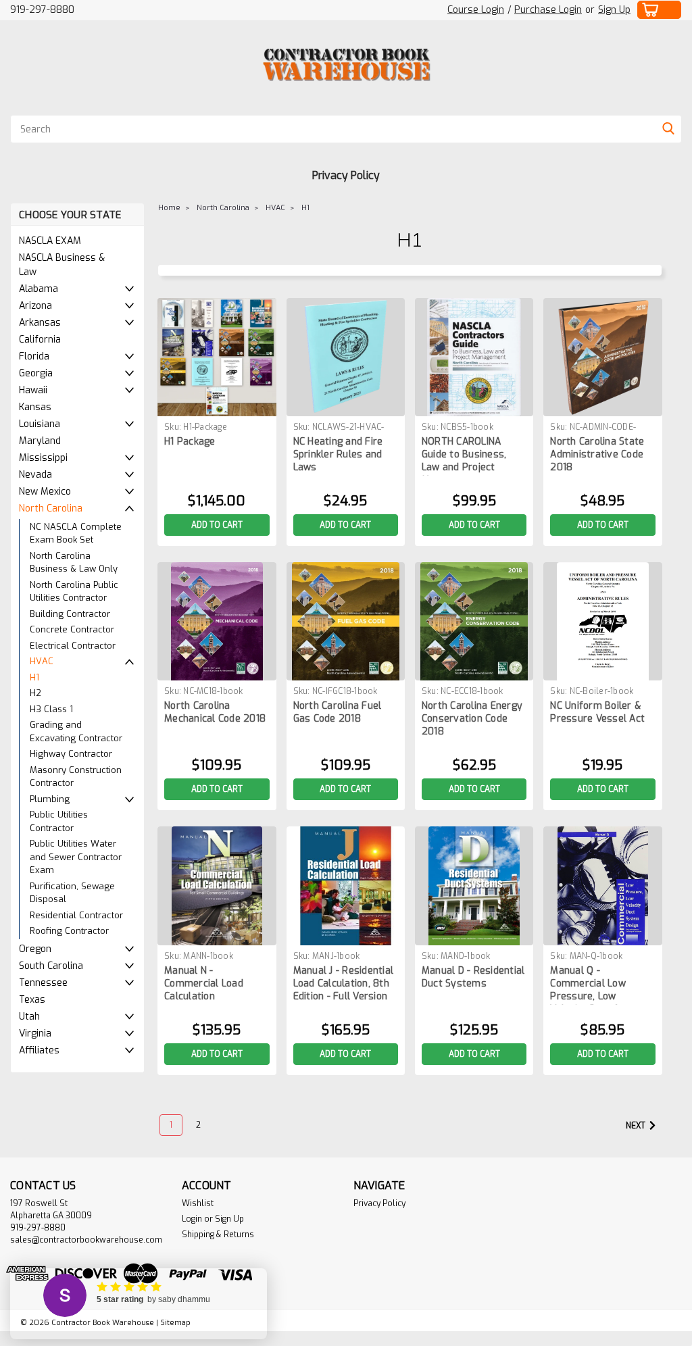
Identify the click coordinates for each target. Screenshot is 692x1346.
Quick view (217, 405)
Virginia (35, 1033)
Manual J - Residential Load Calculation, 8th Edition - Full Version (343, 983)
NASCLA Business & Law (62, 264)
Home (169, 208)
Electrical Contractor (73, 645)
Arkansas (40, 322)
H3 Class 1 (51, 709)
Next (636, 1125)
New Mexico (45, 491)
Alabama (38, 288)
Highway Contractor (71, 753)
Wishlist (198, 1203)
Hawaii (33, 390)
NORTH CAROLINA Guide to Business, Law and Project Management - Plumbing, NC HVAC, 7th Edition (466, 455)
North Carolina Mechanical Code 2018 (215, 712)
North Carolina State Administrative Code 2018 (597, 454)
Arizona (35, 305)
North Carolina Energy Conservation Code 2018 (472, 718)
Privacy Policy (346, 175)
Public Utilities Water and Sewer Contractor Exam (76, 857)
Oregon (35, 949)
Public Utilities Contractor (59, 821)
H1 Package (190, 441)
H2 (35, 693)
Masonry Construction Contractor (76, 776)
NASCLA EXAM (50, 240)
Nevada (35, 474)
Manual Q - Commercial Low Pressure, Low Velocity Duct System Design (599, 984)
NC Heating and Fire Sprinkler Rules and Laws (338, 454)
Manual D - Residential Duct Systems (473, 977)
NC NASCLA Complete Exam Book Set (76, 533)
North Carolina (50, 508)
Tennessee (43, 982)
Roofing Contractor (69, 931)
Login (192, 1219)
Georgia (36, 373)
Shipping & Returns (218, 1234)
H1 (34, 677)
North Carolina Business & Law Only (74, 562)
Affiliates (39, 1050)
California (40, 339)
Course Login (475, 9)
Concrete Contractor (72, 629)
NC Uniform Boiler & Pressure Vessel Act (597, 712)
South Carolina (51, 965)
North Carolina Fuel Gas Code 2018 (337, 712)
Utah (29, 1016)
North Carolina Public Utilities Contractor (74, 591)
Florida (34, 356)
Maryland (40, 440)
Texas (32, 999)
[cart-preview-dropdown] (659, 10)
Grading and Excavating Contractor (76, 731)
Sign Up (614, 9)
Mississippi (43, 457)
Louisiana (39, 424)
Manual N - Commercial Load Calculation (203, 983)
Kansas (35, 407)
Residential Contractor (76, 915)
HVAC (41, 661)
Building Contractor (70, 614)
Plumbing (50, 799)
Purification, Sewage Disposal (72, 892)
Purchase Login (548, 9)
